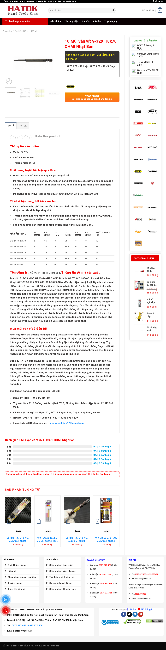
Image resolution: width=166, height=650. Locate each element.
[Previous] (10, 61)
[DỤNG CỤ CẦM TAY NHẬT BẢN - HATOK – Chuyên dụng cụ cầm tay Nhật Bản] (22, 10)
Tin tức (86, 21)
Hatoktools (53, 645)
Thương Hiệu (71, 21)
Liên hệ (97, 21)
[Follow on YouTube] (140, 614)
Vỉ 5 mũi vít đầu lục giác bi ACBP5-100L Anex (47, 541)
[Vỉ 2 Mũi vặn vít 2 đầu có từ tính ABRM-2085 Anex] (77, 510)
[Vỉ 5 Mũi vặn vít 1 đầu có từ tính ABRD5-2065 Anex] (106, 510)
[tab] (11, 125)
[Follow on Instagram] (156, 1)
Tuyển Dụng (110, 21)
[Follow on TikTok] (129, 614)
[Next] (55, 61)
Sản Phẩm (55, 21)
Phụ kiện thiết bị (21, 31)
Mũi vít (34, 31)
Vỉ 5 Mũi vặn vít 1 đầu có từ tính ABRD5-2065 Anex (106, 541)
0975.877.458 (19, 625)
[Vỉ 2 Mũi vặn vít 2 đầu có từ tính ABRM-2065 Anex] (18, 510)
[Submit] (112, 10)
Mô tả (10, 126)
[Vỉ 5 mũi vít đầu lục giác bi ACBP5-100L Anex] (47, 510)
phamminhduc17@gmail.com (67, 423)
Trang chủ (7, 31)
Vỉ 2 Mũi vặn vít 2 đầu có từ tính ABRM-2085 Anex (77, 541)
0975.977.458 (105, 574)
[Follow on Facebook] (153, 1)
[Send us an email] (162, 1)
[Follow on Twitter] (159, 1)
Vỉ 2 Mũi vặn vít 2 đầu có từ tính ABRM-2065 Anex (18, 541)
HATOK (23, 126)
